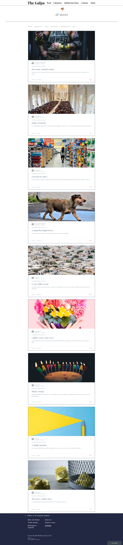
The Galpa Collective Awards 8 (38, 66)
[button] (93, 26)
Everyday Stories (38, 26)
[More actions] (91, 63)
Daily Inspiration (54, 26)
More (74, 26)
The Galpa (36, 2)
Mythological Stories (65, 26)
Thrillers (46, 26)
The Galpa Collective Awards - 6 (39, 120)
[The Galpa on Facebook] (25, 515)
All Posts (30, 26)
